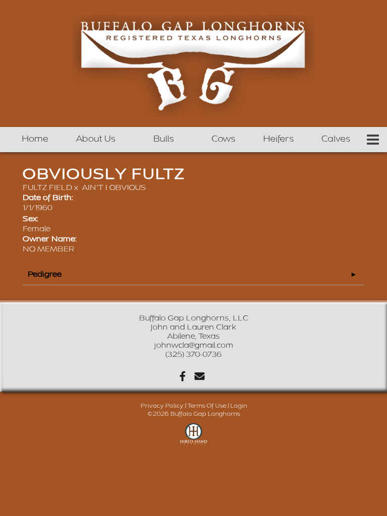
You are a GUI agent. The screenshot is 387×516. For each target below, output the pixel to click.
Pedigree (44, 274)
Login (238, 406)
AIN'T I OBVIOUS (114, 187)
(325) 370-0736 (193, 354)
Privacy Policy (162, 406)
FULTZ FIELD (47, 187)
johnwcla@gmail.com (193, 345)
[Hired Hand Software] (194, 438)
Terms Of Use (206, 406)
